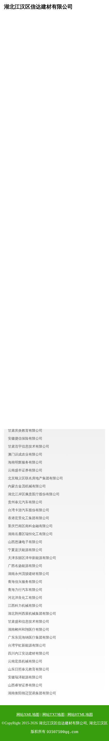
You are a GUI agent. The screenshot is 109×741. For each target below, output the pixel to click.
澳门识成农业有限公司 (25, 454)
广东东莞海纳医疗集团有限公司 (32, 637)
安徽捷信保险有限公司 (25, 438)
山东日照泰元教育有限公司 (28, 669)
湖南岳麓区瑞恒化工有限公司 (30, 534)
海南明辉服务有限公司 (25, 462)
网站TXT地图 (53, 715)
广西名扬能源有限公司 (25, 566)
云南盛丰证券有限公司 (25, 470)
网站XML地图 (27, 715)
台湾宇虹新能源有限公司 (27, 645)
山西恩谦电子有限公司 (25, 542)
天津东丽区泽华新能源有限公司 (32, 558)
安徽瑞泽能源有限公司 (25, 677)
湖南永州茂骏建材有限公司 (28, 574)
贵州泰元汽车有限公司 (25, 502)
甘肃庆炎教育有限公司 (25, 430)
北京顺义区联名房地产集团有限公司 (35, 478)
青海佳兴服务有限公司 (25, 582)
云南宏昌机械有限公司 (25, 661)
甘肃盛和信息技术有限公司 (28, 621)
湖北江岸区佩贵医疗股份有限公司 (34, 494)
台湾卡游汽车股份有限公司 (28, 510)
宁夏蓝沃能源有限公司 (25, 550)
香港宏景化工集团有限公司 (28, 518)
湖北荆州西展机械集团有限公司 (32, 614)
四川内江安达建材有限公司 (28, 653)
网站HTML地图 (80, 715)
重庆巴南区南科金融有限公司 (30, 526)
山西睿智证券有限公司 (25, 685)
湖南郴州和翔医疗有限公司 (28, 629)
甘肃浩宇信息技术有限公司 (28, 446)
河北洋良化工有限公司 (25, 598)
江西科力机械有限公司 (25, 606)
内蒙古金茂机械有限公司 (27, 486)
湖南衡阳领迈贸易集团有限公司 (32, 693)
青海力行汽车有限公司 (25, 590)
